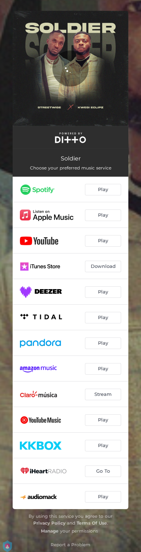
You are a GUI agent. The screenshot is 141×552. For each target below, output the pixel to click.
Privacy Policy (49, 523)
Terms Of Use (92, 523)
